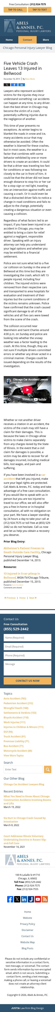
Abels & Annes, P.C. (37, 995)
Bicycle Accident (16, 717)
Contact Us (27, 936)
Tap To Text (40, 9)
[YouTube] (38, 899)
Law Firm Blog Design (27, 1008)
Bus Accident (13, 746)
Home (9, 39)
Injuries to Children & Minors (23, 727)
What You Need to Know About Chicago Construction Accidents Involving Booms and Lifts (27, 800)
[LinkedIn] (24, 899)
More (46, 39)
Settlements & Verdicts (20, 712)
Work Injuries (14, 722)
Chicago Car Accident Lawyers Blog (24, 784)
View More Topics (14, 755)
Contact (27, 39)
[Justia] (31, 899)
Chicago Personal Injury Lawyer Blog (27, 25)
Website (27, 918)
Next (33, 598)
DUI (8, 731)
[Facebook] (10, 899)
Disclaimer (27, 930)
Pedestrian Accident (18, 703)
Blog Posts (27, 948)
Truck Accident (15, 736)
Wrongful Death (16, 708)
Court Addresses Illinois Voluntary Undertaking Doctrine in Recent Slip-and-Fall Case (25, 839)
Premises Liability (16, 741)
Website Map (27, 942)
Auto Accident (17, 585)
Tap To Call (15, 9)
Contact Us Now (27, 680)
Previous (10, 598)
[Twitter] (17, 899)
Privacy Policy (27, 924)
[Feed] (45, 899)
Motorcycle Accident (18, 750)
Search (47, 769)
